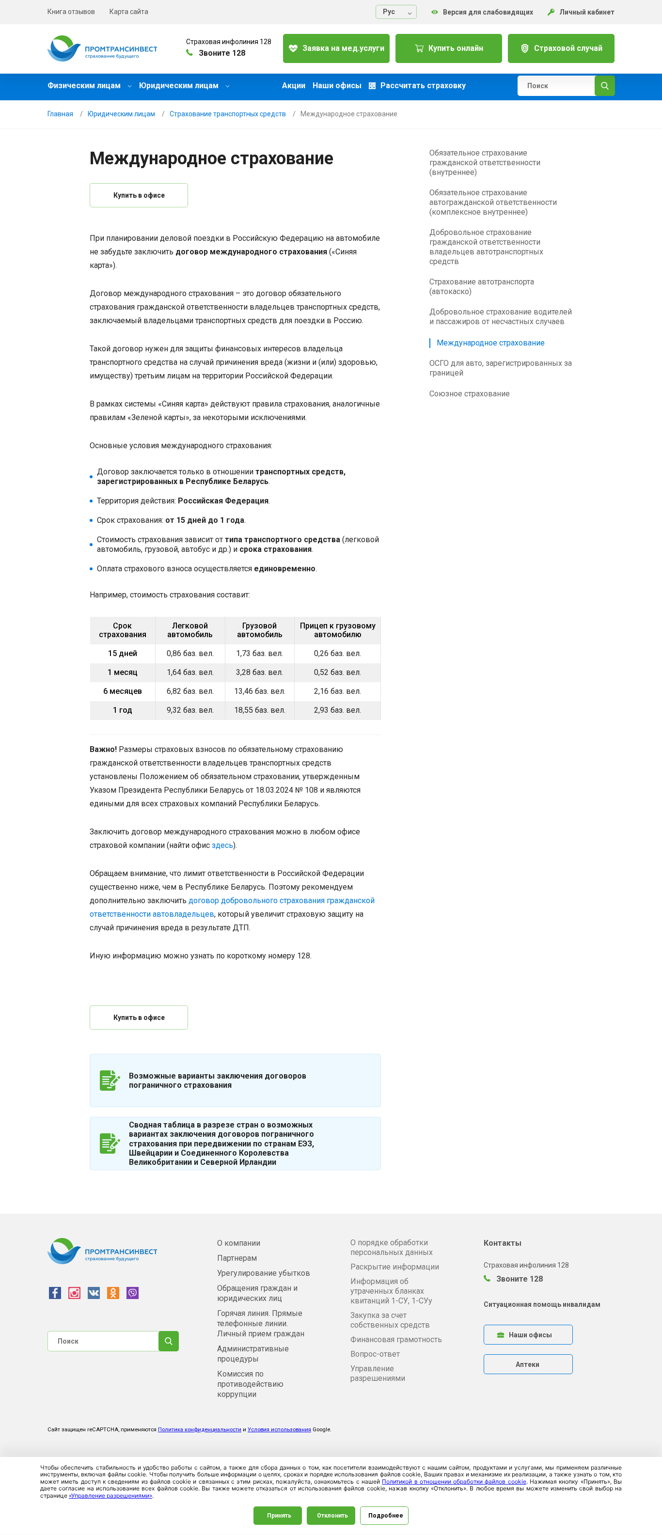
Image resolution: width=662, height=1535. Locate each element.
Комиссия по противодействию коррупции (250, 1384)
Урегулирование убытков (263, 1273)
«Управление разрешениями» (110, 1495)
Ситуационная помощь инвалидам (542, 1304)
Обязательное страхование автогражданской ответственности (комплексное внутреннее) (493, 202)
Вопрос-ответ (375, 1354)
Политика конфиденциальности (199, 1429)
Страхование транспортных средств (228, 114)
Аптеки (527, 1364)
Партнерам (237, 1258)
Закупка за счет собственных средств (390, 1320)
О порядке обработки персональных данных (391, 1247)
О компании (238, 1243)
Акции (293, 86)
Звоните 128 (518, 1279)
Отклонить (332, 1515)
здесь (222, 845)
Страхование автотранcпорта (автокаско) (481, 286)
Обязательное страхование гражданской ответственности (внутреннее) (484, 162)
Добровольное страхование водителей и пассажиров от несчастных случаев (500, 316)
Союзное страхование (469, 393)
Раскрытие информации (394, 1266)
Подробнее (385, 1515)
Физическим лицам (85, 85)
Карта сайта (129, 12)
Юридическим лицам (180, 85)
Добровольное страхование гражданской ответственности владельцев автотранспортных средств (486, 247)
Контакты (502, 1243)
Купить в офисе (139, 195)
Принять (279, 1515)
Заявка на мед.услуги (343, 48)
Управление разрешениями (377, 1373)
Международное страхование (491, 342)
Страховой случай (568, 48)
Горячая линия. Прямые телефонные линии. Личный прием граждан (260, 1323)
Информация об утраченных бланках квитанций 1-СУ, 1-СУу (391, 1291)
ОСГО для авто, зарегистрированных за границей (500, 368)
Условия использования (279, 1429)
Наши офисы (337, 86)
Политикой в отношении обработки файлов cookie (454, 1481)
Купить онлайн (455, 48)
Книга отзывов (71, 12)
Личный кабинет (587, 12)
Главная (60, 114)
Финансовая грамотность (396, 1339)
